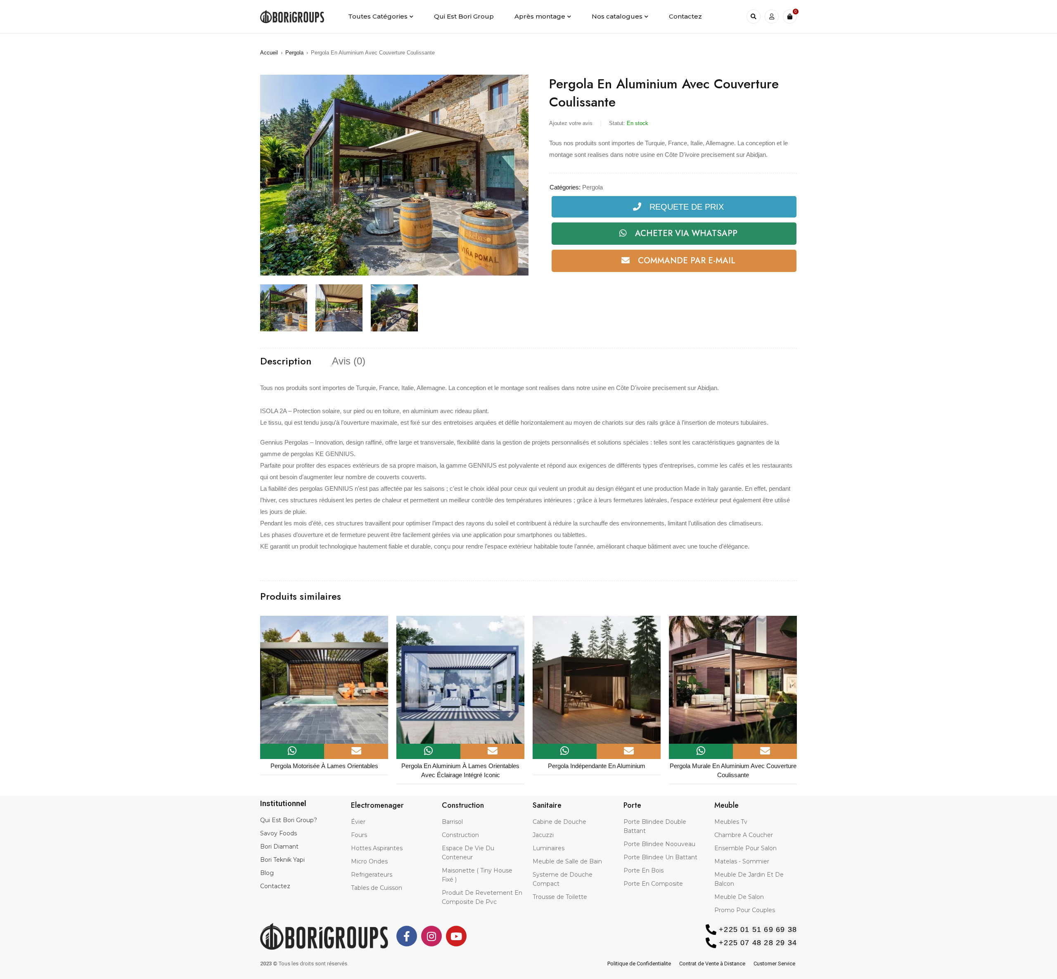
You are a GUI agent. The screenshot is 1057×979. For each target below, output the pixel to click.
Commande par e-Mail (686, 261)
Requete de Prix (686, 206)
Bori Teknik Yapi (282, 859)
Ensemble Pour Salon (745, 848)
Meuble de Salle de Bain (567, 861)
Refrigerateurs (371, 874)
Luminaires (548, 848)
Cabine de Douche (559, 821)
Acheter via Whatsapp (686, 233)
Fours (359, 835)
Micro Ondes (369, 861)
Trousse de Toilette (560, 897)
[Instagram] (431, 936)
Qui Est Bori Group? (288, 820)
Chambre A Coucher (743, 835)
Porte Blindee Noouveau (659, 844)
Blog (267, 873)
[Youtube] (456, 936)
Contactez (275, 886)
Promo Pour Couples (744, 910)
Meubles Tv (730, 821)
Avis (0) (348, 361)
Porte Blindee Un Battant (660, 857)
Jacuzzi (543, 835)
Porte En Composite (653, 883)
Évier (358, 821)
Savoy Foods (278, 833)
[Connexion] (772, 16)
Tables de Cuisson (376, 888)
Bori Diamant (279, 846)
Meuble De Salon (739, 897)
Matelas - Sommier (741, 861)
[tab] (285, 361)
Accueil (269, 53)
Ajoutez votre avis (570, 123)
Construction (460, 835)
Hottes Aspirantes (377, 848)
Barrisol (452, 821)
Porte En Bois (643, 870)
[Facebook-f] (406, 936)
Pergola (294, 53)
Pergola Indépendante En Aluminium (460, 765)
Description (285, 361)
